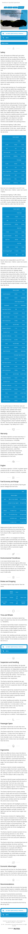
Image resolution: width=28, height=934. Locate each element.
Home (5, 7)
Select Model (10, 7)
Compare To (15, 7)
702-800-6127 (19, 922)
